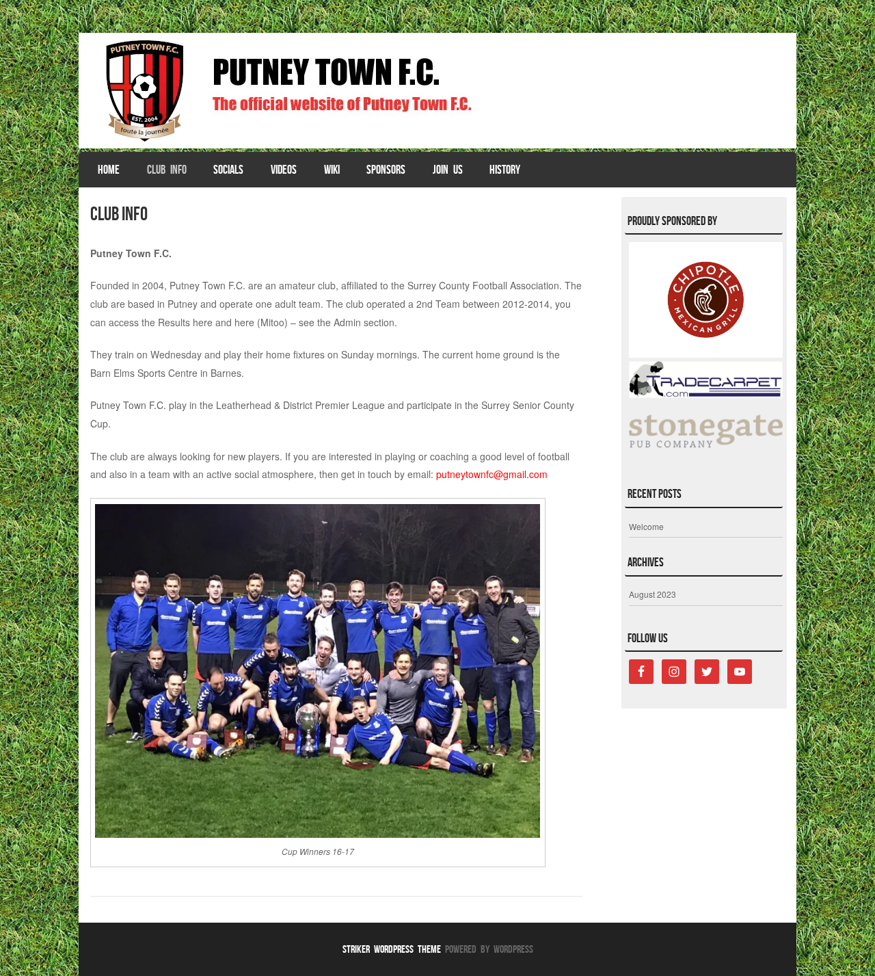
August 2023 (652, 594)
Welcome (646, 526)
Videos (284, 169)
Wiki (332, 169)
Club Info (167, 169)
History (504, 169)
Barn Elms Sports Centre (144, 373)
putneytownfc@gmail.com (492, 474)
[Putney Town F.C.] (437, 90)
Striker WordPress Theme (391, 949)
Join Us (448, 169)
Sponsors (385, 169)
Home (109, 169)
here (203, 322)
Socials (228, 169)
